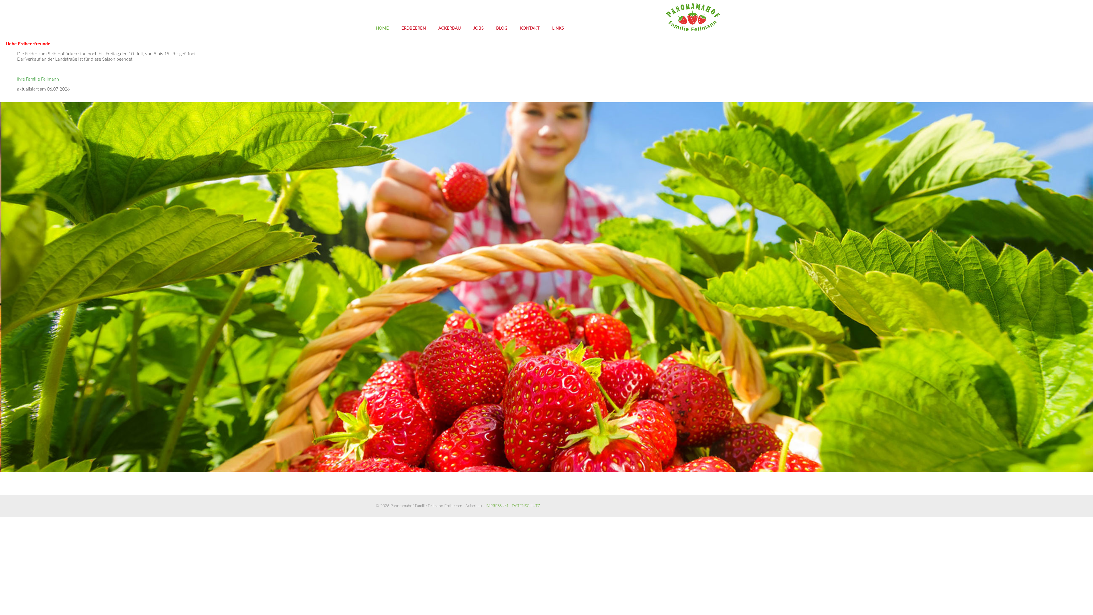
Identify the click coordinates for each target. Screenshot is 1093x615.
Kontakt (530, 28)
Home (382, 28)
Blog (502, 28)
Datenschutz (526, 434)
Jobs (478, 28)
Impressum (497, 434)
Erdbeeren (413, 28)
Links (558, 28)
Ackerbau (449, 28)
